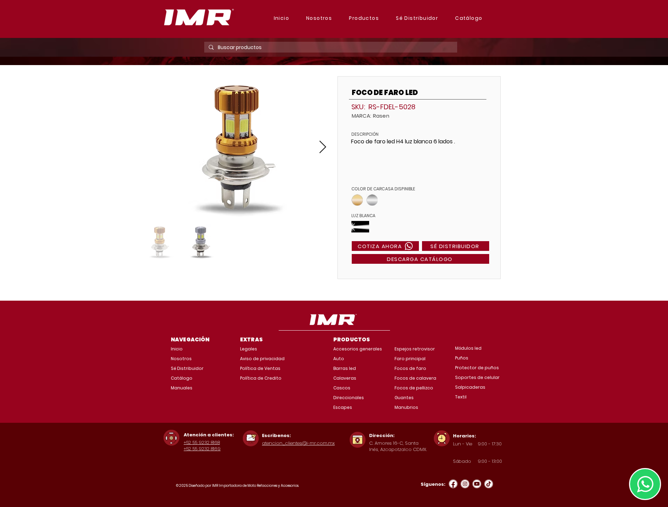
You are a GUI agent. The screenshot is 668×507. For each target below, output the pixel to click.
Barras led (344, 368)
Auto (338, 359)
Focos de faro (410, 368)
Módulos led (468, 348)
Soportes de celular (477, 377)
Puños (461, 358)
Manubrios (406, 407)
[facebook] (453, 484)
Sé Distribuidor (187, 368)
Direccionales (348, 398)
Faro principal (410, 359)
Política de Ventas (260, 368)
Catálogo (181, 378)
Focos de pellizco (414, 388)
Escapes (342, 407)
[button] (364, 18)
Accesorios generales (357, 349)
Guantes (404, 398)
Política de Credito (260, 378)
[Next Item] (323, 147)
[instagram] (465, 484)
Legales (248, 349)
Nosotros (181, 359)
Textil (461, 397)
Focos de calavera (415, 378)
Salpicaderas (470, 387)
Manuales (181, 388)
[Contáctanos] (645, 484)
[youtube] (476, 484)
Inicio (177, 349)
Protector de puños (477, 368)
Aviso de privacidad (262, 359)
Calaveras (344, 378)
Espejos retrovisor (415, 349)
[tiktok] (488, 484)
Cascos (341, 388)
